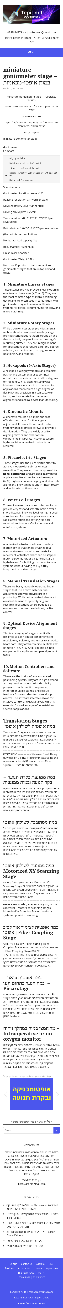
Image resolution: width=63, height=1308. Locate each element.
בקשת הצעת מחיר (26, 1272)
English (13, 1263)
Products (7, 88)
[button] (5, 1094)
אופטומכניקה (17, 88)
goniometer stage (17, 1076)
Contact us (26, 1263)
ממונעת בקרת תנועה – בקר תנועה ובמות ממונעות (29, 779)
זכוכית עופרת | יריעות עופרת (32, 1277)
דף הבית (42, 1272)
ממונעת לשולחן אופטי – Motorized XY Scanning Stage (31, 870)
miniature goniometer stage (38, 1076)
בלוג (51, 1263)
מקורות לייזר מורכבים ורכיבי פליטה (24, 1240)
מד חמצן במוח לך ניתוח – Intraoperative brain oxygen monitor (31, 1033)
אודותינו (38, 1268)
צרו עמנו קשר (52, 1268)
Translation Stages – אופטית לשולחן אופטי (29, 723)
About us (41, 1263)
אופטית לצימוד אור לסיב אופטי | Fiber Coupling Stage (30, 932)
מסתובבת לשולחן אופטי (30, 822)
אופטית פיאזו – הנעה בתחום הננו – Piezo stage (26, 982)
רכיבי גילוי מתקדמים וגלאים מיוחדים (24, 1246)
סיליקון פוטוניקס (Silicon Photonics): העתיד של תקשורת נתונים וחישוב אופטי (32, 1207)
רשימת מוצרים (24, 1268)
